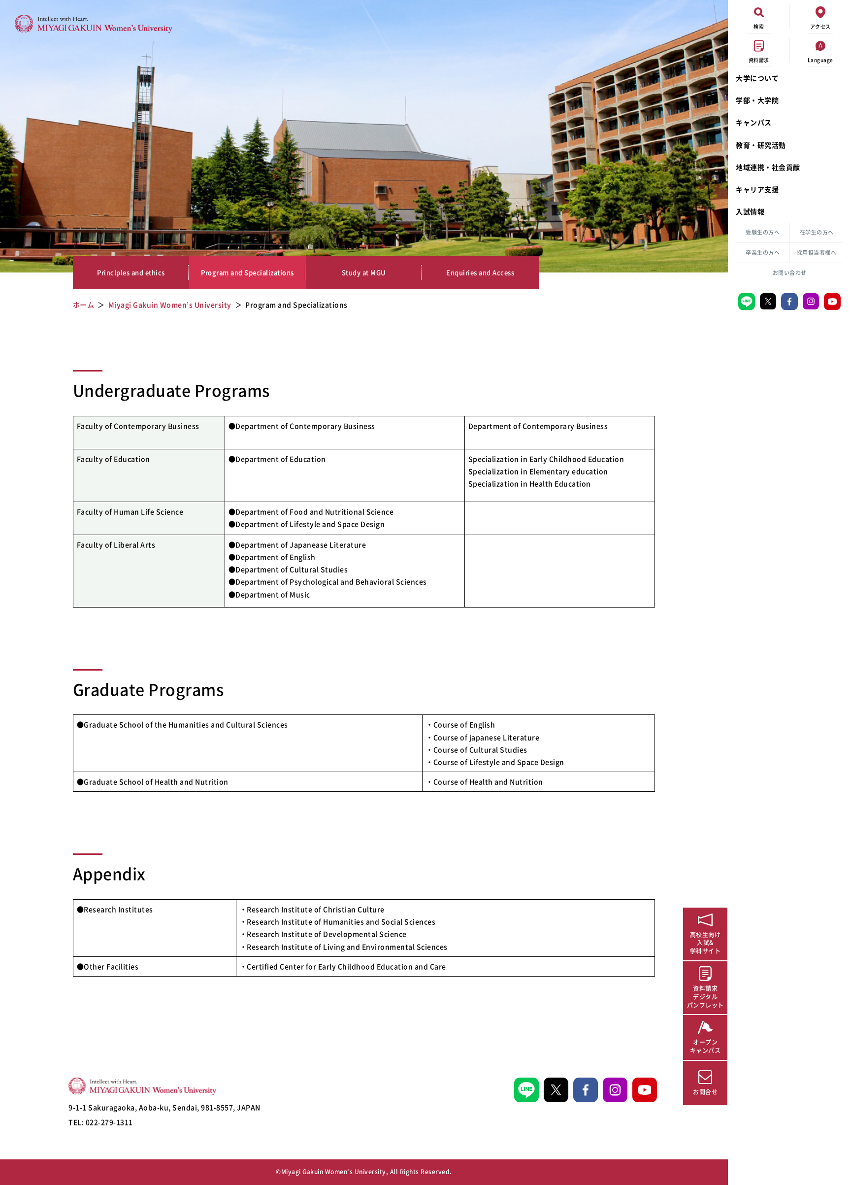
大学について (757, 78)
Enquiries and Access (480, 272)
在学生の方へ (817, 232)
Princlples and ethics (131, 272)
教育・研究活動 (761, 145)
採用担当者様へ (817, 252)
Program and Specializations (247, 272)
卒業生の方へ (763, 252)
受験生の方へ (763, 232)
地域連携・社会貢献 (768, 167)
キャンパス (754, 122)
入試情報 (750, 211)
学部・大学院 (757, 100)
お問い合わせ (790, 273)
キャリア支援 (757, 189)
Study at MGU (364, 272)
